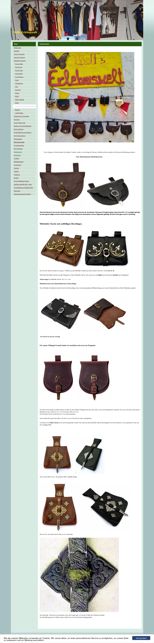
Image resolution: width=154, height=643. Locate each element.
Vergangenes (17, 165)
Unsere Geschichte (19, 54)
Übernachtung (18, 139)
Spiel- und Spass (18, 129)
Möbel (17, 96)
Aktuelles (16, 51)
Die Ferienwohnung (19, 136)
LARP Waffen (19, 113)
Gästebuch (17, 175)
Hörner (17, 93)
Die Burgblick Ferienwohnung (22, 132)
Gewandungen (19, 77)
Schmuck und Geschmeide (21, 116)
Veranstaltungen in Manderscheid (23, 187)
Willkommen (17, 48)
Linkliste (16, 171)
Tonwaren (18, 90)
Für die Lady (18, 67)
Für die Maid (18, 74)
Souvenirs (17, 119)
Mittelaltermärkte (18, 162)
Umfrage (16, 168)
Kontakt (16, 178)
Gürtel (17, 80)
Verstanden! (141, 638)
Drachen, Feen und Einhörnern (22, 126)
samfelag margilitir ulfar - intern (23, 184)
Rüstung (17, 110)
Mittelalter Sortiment (20, 61)
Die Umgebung (18, 149)
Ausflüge (16, 158)
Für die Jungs (19, 70)
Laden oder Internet (19, 57)
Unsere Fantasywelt (19, 123)
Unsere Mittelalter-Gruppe (21, 181)
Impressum (17, 191)
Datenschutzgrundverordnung (22, 194)
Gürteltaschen (19, 83)
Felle (16, 87)
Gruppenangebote (19, 145)
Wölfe (17, 103)
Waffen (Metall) (19, 99)
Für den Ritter (19, 64)
